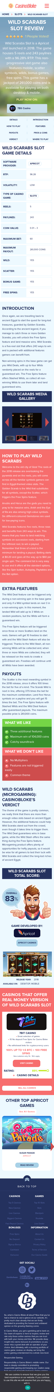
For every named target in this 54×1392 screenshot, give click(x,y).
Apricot (35, 164)
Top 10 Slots (39, 1203)
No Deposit (15, 1239)
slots (18, 14)
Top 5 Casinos (14, 1203)
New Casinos (14, 1208)
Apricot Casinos (27, 943)
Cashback (14, 1250)
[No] (50, 1381)
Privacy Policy (39, 1244)
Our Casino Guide (39, 1255)
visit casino (26, 1063)
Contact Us (39, 1239)
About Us (39, 1234)
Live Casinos (14, 1213)
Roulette (39, 1218)
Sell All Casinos (27, 1088)
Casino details (28, 1075)
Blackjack (39, 1213)
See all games (27, 1112)
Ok (27, 1387)
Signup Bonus (14, 1244)
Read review (27, 1165)
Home (5, 14)
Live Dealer (39, 1223)
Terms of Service (39, 1250)
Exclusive (15, 1255)
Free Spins (14, 1234)
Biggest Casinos (14, 1218)
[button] (6, 422)
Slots (33, 196)
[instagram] (22, 1269)
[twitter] (31, 1269)
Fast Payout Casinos (15, 1223)
